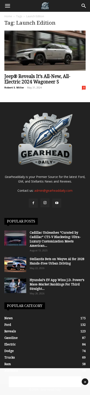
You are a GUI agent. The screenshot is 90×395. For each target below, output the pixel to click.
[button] (7, 6)
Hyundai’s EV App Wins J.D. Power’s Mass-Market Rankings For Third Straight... (57, 284)
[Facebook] (33, 203)
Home (8, 16)
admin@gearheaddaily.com (53, 190)
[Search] (84, 6)
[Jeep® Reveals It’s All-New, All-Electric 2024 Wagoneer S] (45, 51)
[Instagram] (45, 202)
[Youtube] (56, 203)
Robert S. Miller (14, 87)
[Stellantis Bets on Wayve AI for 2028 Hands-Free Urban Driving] (15, 264)
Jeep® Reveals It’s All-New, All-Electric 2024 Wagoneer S (37, 79)
